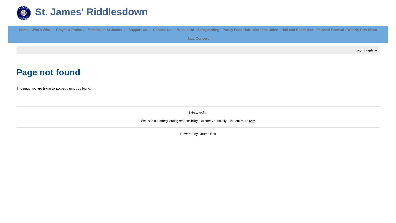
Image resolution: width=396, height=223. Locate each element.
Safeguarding (208, 30)
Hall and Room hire (297, 30)
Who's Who (41, 30)
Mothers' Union (265, 30)
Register (371, 50)
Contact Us (162, 30)
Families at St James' (105, 30)
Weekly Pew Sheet (362, 30)
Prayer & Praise (69, 30)
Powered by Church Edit (198, 134)
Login (359, 50)
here (252, 121)
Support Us (137, 30)
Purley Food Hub (236, 30)
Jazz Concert (198, 38)
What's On (185, 30)
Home (23, 30)
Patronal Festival (330, 30)
